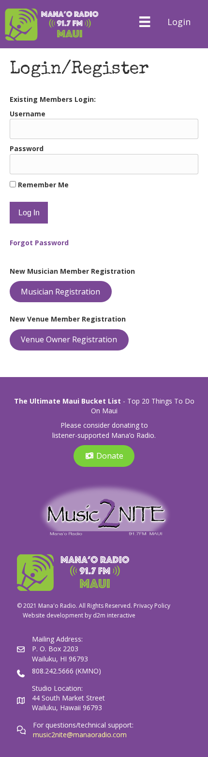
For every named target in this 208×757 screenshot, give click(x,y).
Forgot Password (39, 242)
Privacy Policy (152, 606)
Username (27, 113)
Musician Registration (60, 291)
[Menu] (144, 22)
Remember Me (42, 184)
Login (179, 22)
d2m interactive (114, 615)
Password (27, 148)
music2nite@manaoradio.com (80, 734)
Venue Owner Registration (69, 339)
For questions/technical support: (84, 724)
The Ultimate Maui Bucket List (67, 401)
